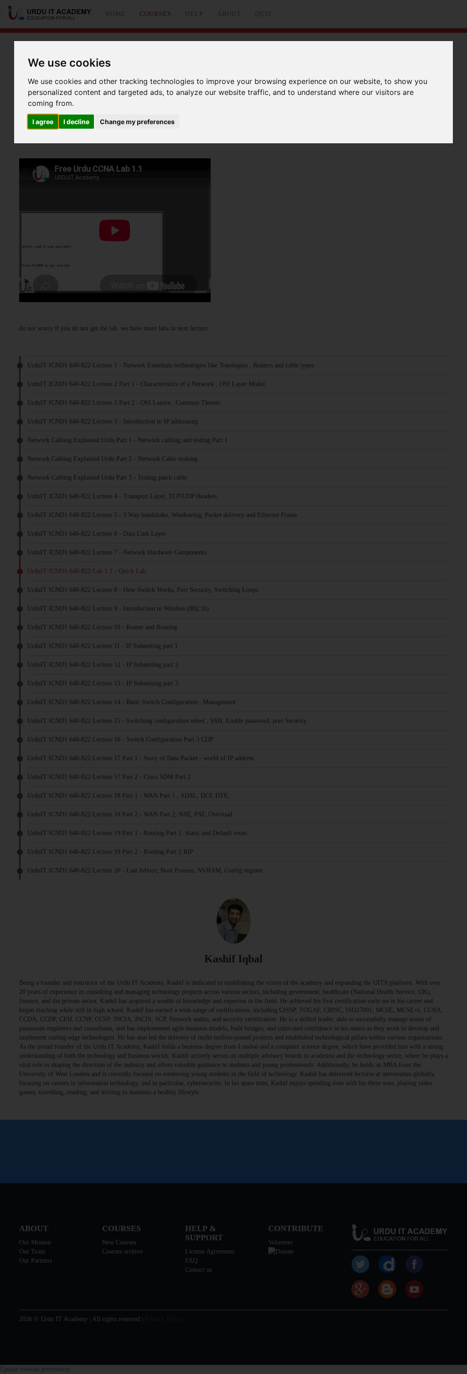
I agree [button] (42, 121)
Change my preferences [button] (137, 121)
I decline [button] (76, 121)
